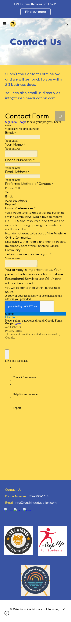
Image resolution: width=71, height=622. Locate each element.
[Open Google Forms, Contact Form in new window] (60, 116)
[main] (36, 41)
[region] (35, 9)
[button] (4, 23)
